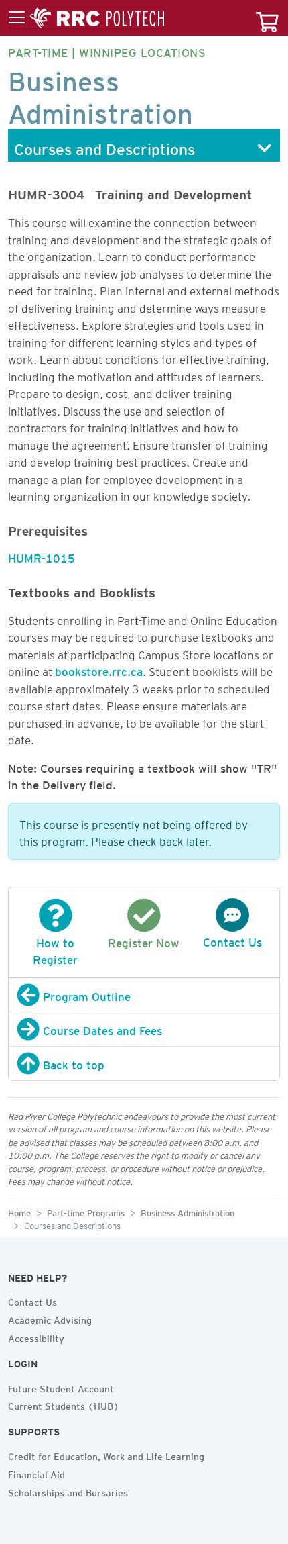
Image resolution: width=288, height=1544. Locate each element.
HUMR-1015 (41, 556)
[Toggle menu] (86, 18)
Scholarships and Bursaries (68, 1491)
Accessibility (36, 1336)
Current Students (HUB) (63, 1404)
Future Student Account (61, 1387)
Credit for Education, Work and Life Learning (106, 1454)
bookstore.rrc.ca (99, 669)
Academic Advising (50, 1318)
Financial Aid (36, 1472)
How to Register (55, 948)
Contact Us (32, 1300)
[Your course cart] (267, 18)
